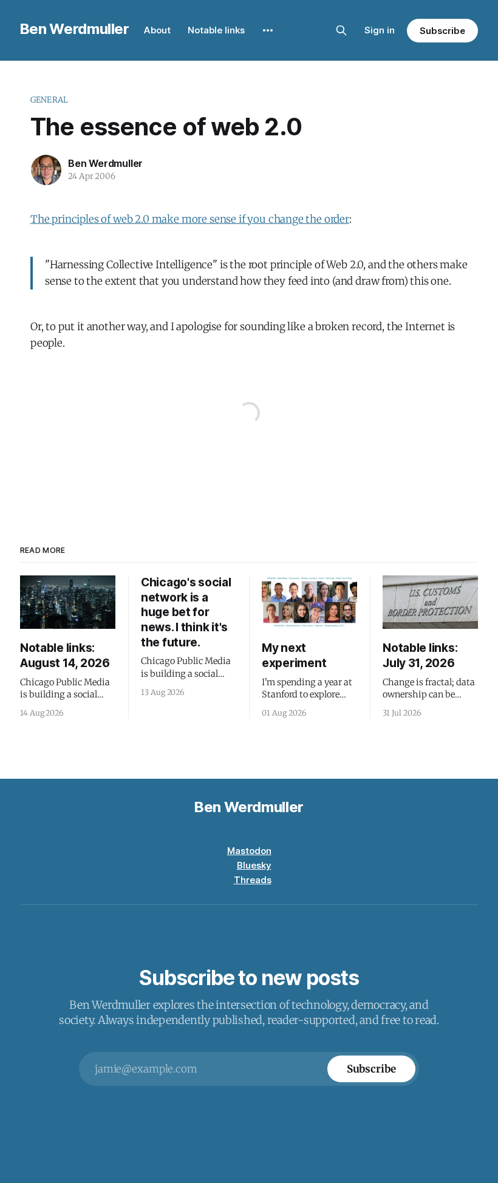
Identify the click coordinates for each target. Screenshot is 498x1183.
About (157, 30)
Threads (252, 880)
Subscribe (442, 30)
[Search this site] (341, 30)
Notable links (216, 30)
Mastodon (249, 850)
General (49, 100)
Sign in (379, 30)
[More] (268, 30)
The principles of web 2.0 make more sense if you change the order (189, 219)
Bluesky (254, 865)
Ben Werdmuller (74, 29)
